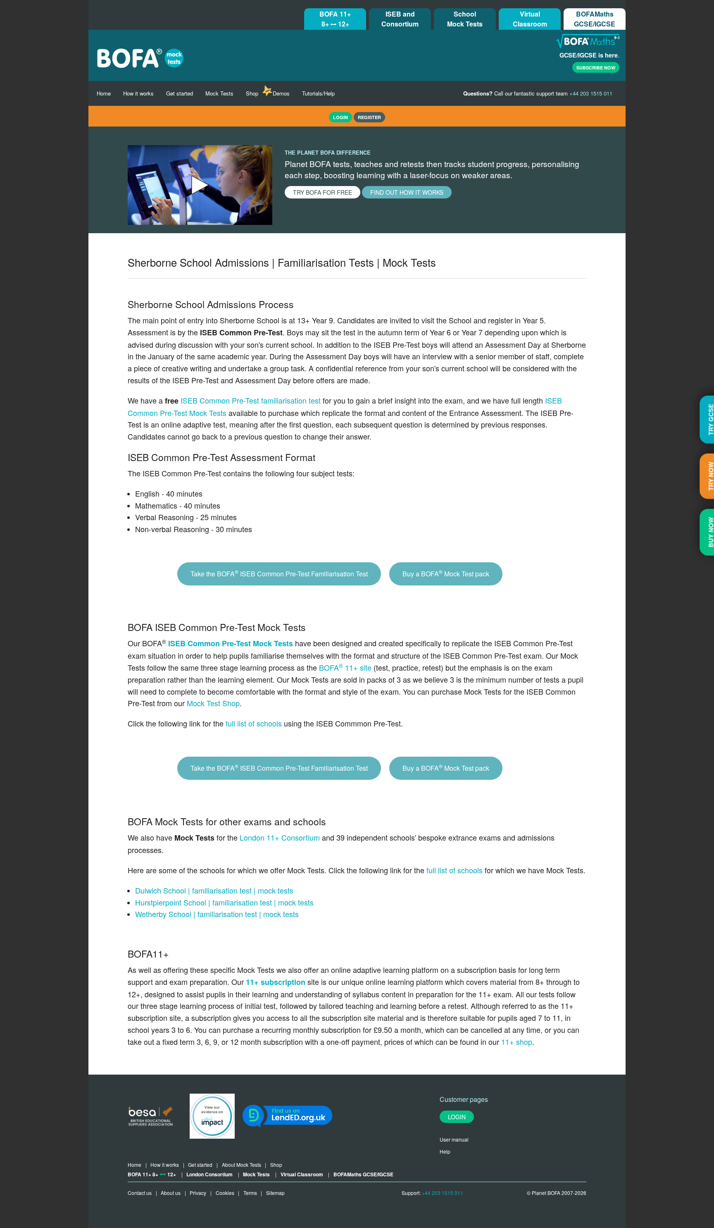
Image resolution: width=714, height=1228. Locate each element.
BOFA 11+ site (345, 667)
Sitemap (275, 1192)
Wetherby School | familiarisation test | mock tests (217, 913)
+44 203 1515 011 (442, 1192)
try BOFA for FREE (322, 192)
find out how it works (406, 192)
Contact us (140, 1192)
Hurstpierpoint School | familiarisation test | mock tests (224, 902)
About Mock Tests (241, 1164)
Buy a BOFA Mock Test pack (445, 573)
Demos (281, 93)
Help (445, 1151)
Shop (252, 93)
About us (171, 1192)
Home (104, 93)
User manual (454, 1139)
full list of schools (254, 723)
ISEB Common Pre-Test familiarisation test (251, 400)
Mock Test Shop (213, 703)
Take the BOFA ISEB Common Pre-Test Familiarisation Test (279, 573)
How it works (138, 93)
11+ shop (516, 1041)
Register (369, 117)
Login (457, 1117)
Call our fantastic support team (537, 93)
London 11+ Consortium (280, 837)
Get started (179, 93)
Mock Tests (219, 93)
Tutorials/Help (318, 93)
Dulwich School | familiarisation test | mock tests (214, 890)
